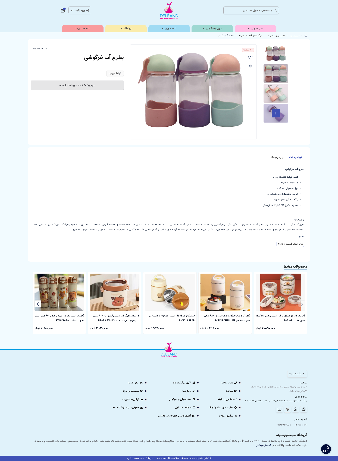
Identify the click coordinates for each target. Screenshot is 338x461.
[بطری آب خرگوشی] (169, 359)
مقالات (229, 391)
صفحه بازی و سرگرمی (180, 399)
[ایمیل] (279, 409)
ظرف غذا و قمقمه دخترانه (250, 36)
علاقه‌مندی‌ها (83, 28)
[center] (275, 10)
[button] (37, 303)
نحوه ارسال (132, 383)
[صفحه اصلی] (306, 36)
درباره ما (186, 391)
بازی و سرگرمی (213, 28)
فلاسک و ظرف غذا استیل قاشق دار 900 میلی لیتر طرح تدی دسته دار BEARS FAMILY (116, 318)
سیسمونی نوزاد (131, 391)
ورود (83, 10)
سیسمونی (256, 28)
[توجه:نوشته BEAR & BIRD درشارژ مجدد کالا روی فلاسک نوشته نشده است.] (114, 292)
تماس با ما (227, 383)
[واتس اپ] (295, 409)
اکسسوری (170, 28)
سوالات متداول (183, 407)
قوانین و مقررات (130, 399)
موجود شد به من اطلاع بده (77, 85)
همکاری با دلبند (225, 399)
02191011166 (301, 425)
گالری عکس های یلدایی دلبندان (174, 416)
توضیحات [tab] (295, 157)
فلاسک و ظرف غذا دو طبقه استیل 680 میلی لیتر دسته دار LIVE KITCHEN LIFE (227, 318)
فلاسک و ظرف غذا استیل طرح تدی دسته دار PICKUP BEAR (172, 318)
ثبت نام (75, 10)
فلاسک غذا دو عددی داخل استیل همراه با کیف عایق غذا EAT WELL (280, 318)
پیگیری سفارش (225, 416)
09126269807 (284, 425)
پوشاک (127, 28)
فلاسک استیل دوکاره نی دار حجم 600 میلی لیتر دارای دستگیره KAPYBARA (59, 318)
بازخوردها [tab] (277, 157)
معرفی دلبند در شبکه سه (125, 407)
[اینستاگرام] (303, 409)
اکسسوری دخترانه (276, 36)
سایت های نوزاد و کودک (221, 407)
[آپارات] (287, 409)
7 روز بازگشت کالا (182, 383)
